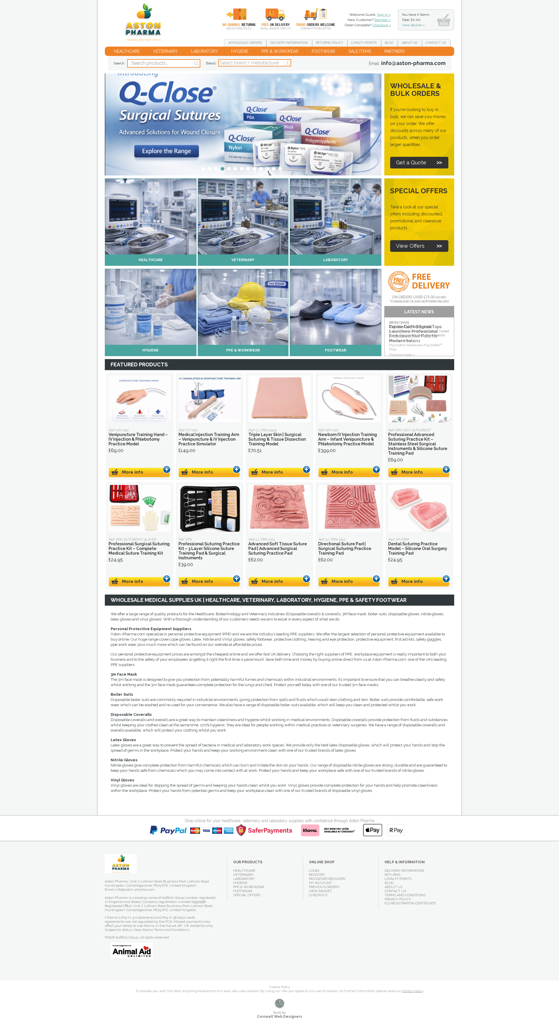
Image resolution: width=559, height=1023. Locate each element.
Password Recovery (327, 879)
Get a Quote (411, 162)
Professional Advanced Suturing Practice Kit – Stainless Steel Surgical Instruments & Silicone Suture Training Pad (419, 399)
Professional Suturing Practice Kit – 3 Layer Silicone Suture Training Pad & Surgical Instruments (209, 508)
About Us (393, 887)
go (196, 63)
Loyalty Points (398, 879)
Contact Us (395, 891)
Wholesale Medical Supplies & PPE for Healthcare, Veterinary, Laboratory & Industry (145, 23)
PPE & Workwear (279, 51)
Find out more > (401, 355)
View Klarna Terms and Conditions (161, 930)
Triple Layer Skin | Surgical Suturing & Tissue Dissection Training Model (279, 399)
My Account (320, 883)
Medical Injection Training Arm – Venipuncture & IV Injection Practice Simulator (209, 399)
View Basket (320, 891)
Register (316, 875)
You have (415, 20)
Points (363, 43)
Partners (394, 51)
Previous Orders (324, 887)
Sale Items (360, 51)
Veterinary (165, 51)
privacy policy (412, 991)
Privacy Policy (398, 899)
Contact (435, 43)
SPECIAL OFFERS (246, 895)
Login (314, 871)
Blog (389, 43)
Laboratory (204, 51)
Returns (235, 19)
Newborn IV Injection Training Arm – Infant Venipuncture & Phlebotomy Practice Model (349, 399)
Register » (382, 20)
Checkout (318, 895)
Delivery (271, 19)
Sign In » (384, 15)
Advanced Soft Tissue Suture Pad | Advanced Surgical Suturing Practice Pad (279, 508)
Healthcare (127, 51)
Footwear (323, 51)
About (409, 43)
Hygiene (239, 51)
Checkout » (381, 25)
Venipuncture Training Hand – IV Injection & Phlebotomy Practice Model (140, 399)
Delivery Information (404, 871)
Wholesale (311, 19)
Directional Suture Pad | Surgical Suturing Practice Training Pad (349, 508)
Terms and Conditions (405, 895)
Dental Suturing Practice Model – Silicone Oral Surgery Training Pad (419, 508)
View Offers (410, 246)
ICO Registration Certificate (410, 903)
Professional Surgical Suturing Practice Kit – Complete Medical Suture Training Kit (140, 508)
